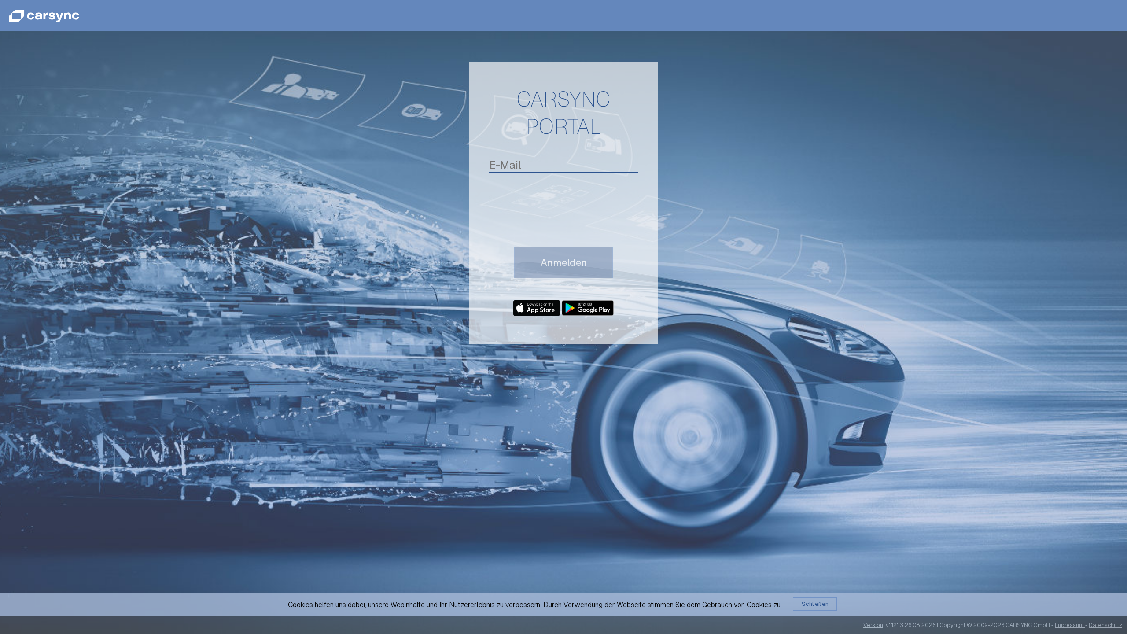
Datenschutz (1105, 625)
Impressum (1070, 625)
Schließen (815, 604)
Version (873, 625)
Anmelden (564, 262)
